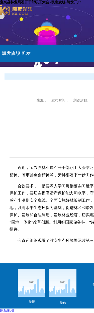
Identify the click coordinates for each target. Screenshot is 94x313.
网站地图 (7, 310)
